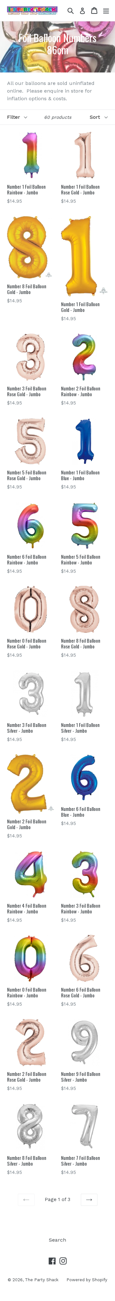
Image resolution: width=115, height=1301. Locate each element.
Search (57, 1240)
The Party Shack (41, 1279)
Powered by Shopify (86, 1279)
